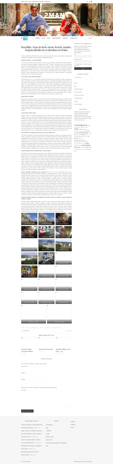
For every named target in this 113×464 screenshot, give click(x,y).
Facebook (73, 421)
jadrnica (85, 136)
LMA (82, 141)
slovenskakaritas (77, 149)
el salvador (82, 134)
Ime (75, 54)
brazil (23, 327)
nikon (84, 143)
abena (89, 125)
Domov (23, 1)
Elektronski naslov (78, 59)
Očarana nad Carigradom (45, 349)
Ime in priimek (24, 366)
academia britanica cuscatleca (79, 127)
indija (75, 136)
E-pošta (23, 372)
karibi (89, 136)
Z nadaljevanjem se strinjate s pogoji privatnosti (82, 64)
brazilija (27, 327)
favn (87, 134)
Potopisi (46, 44)
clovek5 (76, 133)
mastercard (86, 141)
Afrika (75, 83)
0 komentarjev (69, 330)
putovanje (77, 147)
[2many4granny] (56, 18)
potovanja (79, 145)
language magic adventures (79, 140)
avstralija (80, 129)
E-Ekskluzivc (47, 1)
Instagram (73, 424)
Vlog (30, 1)
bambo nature (76, 131)
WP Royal (29, 461)
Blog (26, 1)
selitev (90, 147)
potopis (41, 327)
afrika (76, 129)
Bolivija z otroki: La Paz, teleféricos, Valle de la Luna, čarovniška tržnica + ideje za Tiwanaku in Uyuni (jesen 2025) (31, 433)
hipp (89, 134)
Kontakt (41, 1)
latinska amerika (77, 141)
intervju (78, 136)
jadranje (82, 136)
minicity (75, 143)
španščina (89, 149)
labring (80, 138)
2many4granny (26, 330)
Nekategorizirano (78, 98)
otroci (87, 143)
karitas (76, 138)
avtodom (84, 129)
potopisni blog (47, 327)
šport (75, 151)
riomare (82, 147)
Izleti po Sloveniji (78, 92)
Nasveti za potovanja (79, 95)
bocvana (81, 131)
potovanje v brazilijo (56, 327)
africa (87, 127)
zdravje (84, 149)
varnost (81, 149)
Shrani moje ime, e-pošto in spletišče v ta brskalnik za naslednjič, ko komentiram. (39, 387)
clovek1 (88, 131)
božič (84, 131)
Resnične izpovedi (78, 104)
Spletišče (23, 379)
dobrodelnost (83, 133)
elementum (76, 134)
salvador (86, 147)
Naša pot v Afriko (50, 436)
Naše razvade (35, 1)
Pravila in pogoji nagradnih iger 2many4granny (56, 442)
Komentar (23, 390)
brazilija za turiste (34, 327)
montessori (79, 143)
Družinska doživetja (78, 89)
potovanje (86, 145)
